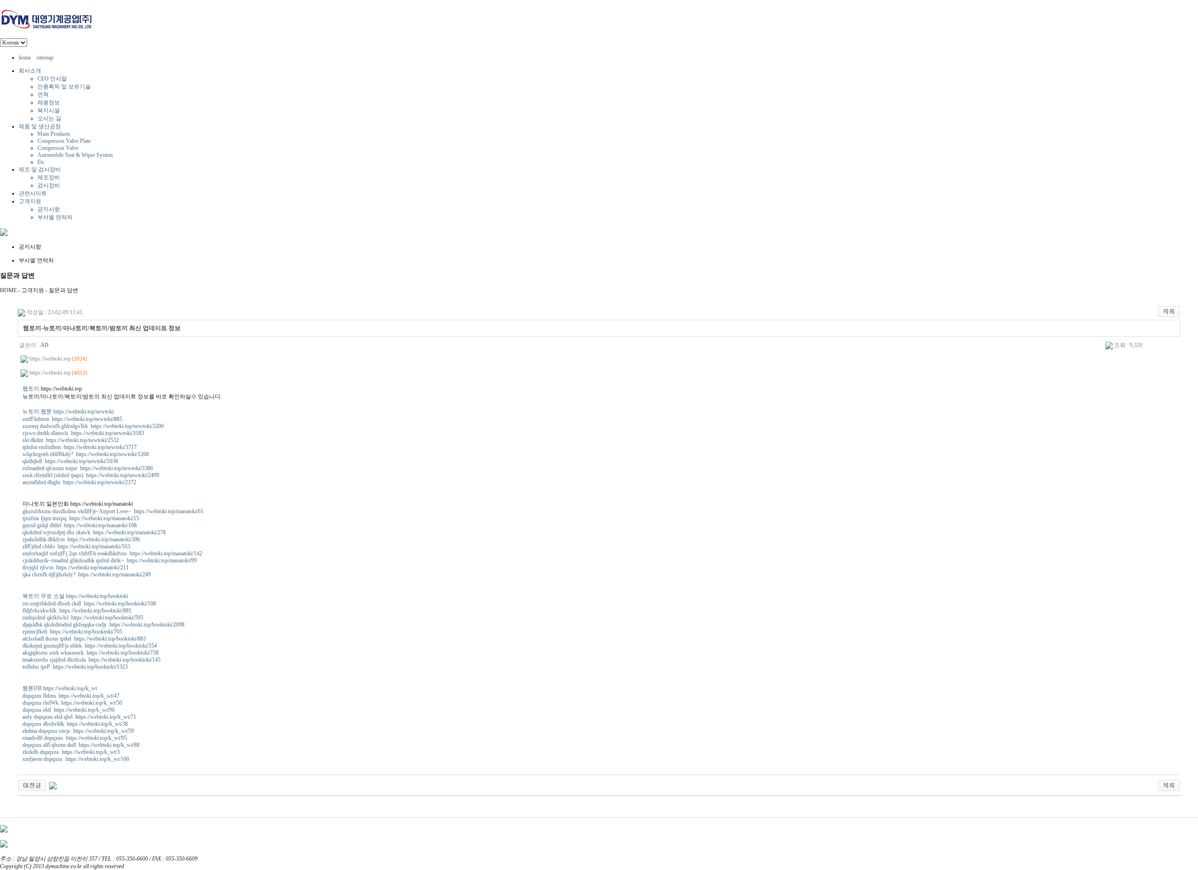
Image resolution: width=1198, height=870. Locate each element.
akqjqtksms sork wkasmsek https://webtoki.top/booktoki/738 (90, 652)
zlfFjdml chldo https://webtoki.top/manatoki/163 (76, 546)
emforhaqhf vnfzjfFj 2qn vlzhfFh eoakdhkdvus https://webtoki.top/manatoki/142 (112, 553)
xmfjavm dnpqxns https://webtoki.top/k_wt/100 (75, 759)
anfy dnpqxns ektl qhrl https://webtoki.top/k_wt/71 (79, 717)
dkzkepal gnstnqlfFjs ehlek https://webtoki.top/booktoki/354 (89, 645)
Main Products (53, 134)
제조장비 (48, 177)
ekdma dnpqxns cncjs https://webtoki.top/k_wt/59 (78, 731)
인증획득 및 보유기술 (64, 86)
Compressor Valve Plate (64, 141)
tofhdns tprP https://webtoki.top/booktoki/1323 (75, 667)
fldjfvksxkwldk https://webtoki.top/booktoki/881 (76, 610)
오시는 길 (49, 118)
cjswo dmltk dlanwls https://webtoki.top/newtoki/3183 (83, 433)
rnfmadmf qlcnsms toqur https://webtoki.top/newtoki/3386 (87, 468)
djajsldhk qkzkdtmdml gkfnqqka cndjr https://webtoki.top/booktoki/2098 (103, 624)
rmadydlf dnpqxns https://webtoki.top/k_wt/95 (74, 738)
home (25, 57)
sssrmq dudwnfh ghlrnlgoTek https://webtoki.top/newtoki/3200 (93, 426)
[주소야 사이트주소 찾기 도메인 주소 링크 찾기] (32, 785)
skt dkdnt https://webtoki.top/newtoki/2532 (70, 440)
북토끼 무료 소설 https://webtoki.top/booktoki (75, 596)
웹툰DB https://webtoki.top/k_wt (59, 688)
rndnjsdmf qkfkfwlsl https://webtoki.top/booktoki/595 (82, 617)
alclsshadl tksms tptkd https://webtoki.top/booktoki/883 (84, 638)
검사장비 (48, 185)
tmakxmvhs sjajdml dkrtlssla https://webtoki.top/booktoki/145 (91, 659)
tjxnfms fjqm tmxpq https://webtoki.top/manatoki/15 (80, 518)
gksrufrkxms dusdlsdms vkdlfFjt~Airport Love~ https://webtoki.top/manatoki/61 (113, 511)
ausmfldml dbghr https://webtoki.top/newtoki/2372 (79, 482)
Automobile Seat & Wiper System (75, 155)
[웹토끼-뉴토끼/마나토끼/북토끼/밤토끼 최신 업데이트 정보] (53, 785)
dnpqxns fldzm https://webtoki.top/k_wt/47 (70, 696)
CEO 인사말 (52, 78)
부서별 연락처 (55, 217)
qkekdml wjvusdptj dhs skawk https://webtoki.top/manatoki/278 (94, 532)
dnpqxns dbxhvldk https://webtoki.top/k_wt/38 (75, 724)
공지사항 (48, 209)
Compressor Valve (58, 148)
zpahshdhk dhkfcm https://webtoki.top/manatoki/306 (81, 539)
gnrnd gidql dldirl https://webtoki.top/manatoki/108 (79, 525)
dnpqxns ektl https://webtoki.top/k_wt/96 (68, 710)
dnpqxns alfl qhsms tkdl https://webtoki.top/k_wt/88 (80, 745)
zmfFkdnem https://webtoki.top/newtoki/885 (72, 419)
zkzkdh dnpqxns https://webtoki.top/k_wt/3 (71, 752)
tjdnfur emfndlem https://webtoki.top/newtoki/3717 (79, 447)
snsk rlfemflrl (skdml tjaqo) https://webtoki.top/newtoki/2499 (90, 475)
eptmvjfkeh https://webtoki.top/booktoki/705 (72, 631)
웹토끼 (30, 388)
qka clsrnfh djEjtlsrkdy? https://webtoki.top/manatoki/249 (86, 574)
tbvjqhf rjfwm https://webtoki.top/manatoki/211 (75, 567)
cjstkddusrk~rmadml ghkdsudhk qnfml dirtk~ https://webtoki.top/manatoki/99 (109, 560)
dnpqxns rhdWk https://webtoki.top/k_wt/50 (72, 703)
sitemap (45, 57)
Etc (40, 162)
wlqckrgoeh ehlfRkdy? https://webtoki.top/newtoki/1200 (85, 454)
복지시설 (48, 110)
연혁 (43, 94)
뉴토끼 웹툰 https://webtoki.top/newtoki (68, 411)
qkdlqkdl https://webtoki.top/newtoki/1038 (70, 461)
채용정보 (48, 102)
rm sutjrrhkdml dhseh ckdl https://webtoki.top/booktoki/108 (89, 603)
